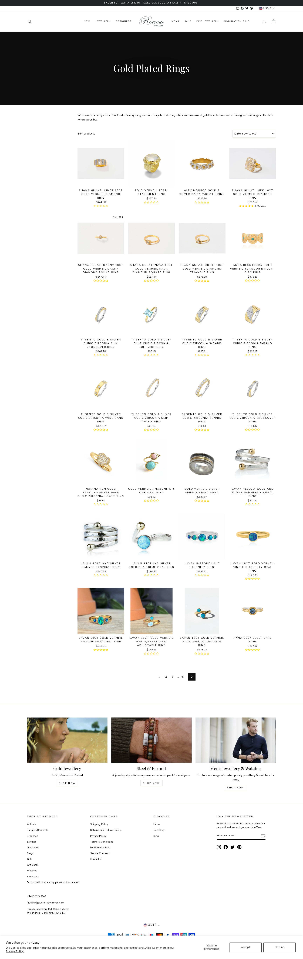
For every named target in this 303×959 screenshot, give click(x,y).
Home (156, 824)
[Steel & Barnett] (151, 740)
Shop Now (67, 783)
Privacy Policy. (15, 951)
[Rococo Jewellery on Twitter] (232, 847)
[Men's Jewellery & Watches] (236, 740)
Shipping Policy (99, 824)
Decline (279, 947)
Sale (187, 21)
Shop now (151, 783)
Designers (123, 21)
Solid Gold (33, 876)
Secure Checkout (100, 853)
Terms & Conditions (101, 841)
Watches (32, 870)
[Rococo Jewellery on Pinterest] (239, 847)
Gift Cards (33, 865)
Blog (156, 836)
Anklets (31, 824)
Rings (30, 853)
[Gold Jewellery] (67, 740)
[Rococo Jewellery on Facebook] (226, 847)
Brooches (32, 836)
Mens (175, 21)
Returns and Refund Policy (105, 830)
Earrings (31, 841)
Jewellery (103, 21)
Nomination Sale (237, 21)
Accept (245, 947)
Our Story (159, 830)
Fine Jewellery (207, 21)
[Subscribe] (263, 836)
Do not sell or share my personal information (53, 882)
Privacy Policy (98, 836)
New (87, 21)
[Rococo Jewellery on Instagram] (219, 847)
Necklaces (33, 847)
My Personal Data (100, 847)
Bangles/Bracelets (37, 830)
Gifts (29, 859)
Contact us (96, 859)
